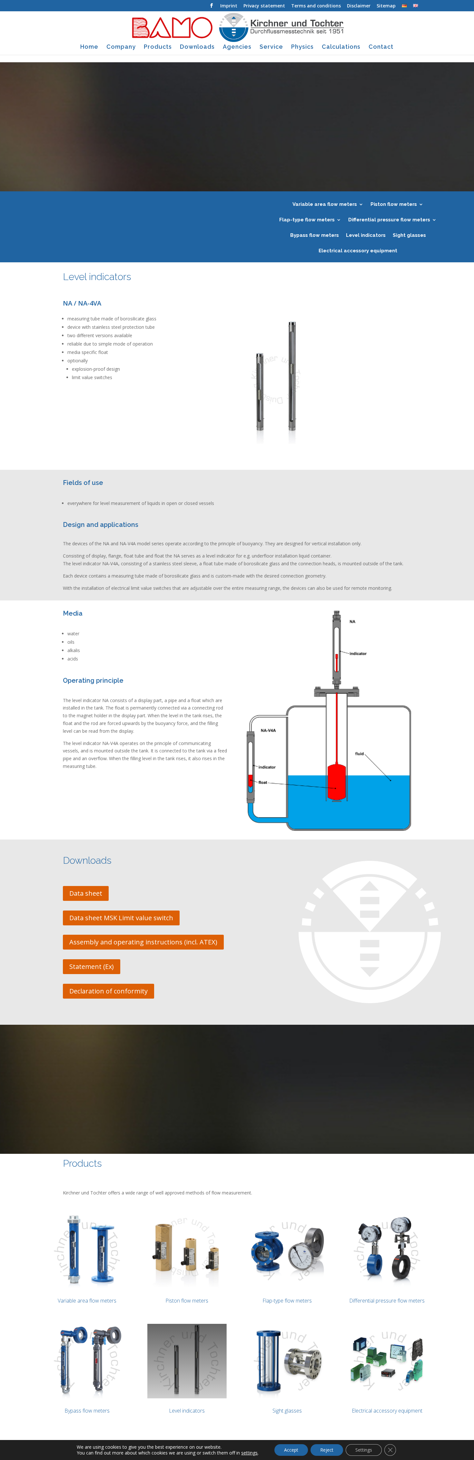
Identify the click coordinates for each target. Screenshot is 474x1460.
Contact (381, 47)
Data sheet (85, 893)
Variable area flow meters (324, 204)
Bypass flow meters (314, 235)
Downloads (197, 47)
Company (121, 47)
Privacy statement (264, 6)
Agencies (237, 47)
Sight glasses (409, 235)
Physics (302, 47)
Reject (326, 1450)
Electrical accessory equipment (358, 251)
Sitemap (386, 6)
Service (271, 47)
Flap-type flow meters (307, 220)
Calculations (341, 47)
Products (158, 47)
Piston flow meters (393, 204)
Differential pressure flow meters (389, 220)
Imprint (228, 6)
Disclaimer (358, 6)
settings (249, 1453)
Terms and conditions (316, 6)
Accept (291, 1450)
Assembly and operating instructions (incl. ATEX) (143, 942)
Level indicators (366, 235)
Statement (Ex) (91, 966)
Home (89, 47)
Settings (363, 1450)
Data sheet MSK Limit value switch (121, 917)
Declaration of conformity (108, 991)
